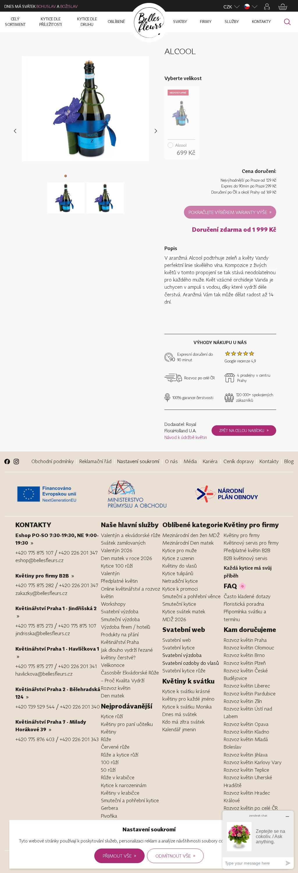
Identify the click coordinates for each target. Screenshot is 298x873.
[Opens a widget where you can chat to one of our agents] (258, 839)
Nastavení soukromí (138, 461)
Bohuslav (46, 6)
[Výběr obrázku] (65, 194)
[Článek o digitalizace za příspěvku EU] (59, 494)
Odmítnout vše (175, 855)
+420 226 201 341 (77, 666)
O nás (171, 461)
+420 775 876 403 (34, 739)
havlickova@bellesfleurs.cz (43, 674)
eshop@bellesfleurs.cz (39, 560)
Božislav (69, 6)
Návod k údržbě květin (185, 437)
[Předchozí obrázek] (16, 131)
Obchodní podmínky (52, 461)
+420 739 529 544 (35, 707)
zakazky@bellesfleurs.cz (41, 593)
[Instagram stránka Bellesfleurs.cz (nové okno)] (16, 461)
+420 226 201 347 (77, 553)
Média (190, 461)
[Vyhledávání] (287, 22)
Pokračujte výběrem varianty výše (230, 212)
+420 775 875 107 (34, 553)
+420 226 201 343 (79, 739)
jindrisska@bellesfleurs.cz (42, 633)
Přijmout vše (119, 855)
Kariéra (210, 461)
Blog (289, 461)
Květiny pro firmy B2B (44, 576)
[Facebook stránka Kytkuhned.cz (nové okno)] (7, 461)
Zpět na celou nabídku (244, 430)
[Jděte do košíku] (283, 6)
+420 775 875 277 (34, 666)
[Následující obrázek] (156, 131)
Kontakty (269, 461)
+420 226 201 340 (80, 707)
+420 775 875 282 (34, 585)
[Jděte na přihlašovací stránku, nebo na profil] (267, 6)
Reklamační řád (95, 461)
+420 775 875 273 (34, 626)
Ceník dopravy (239, 461)
